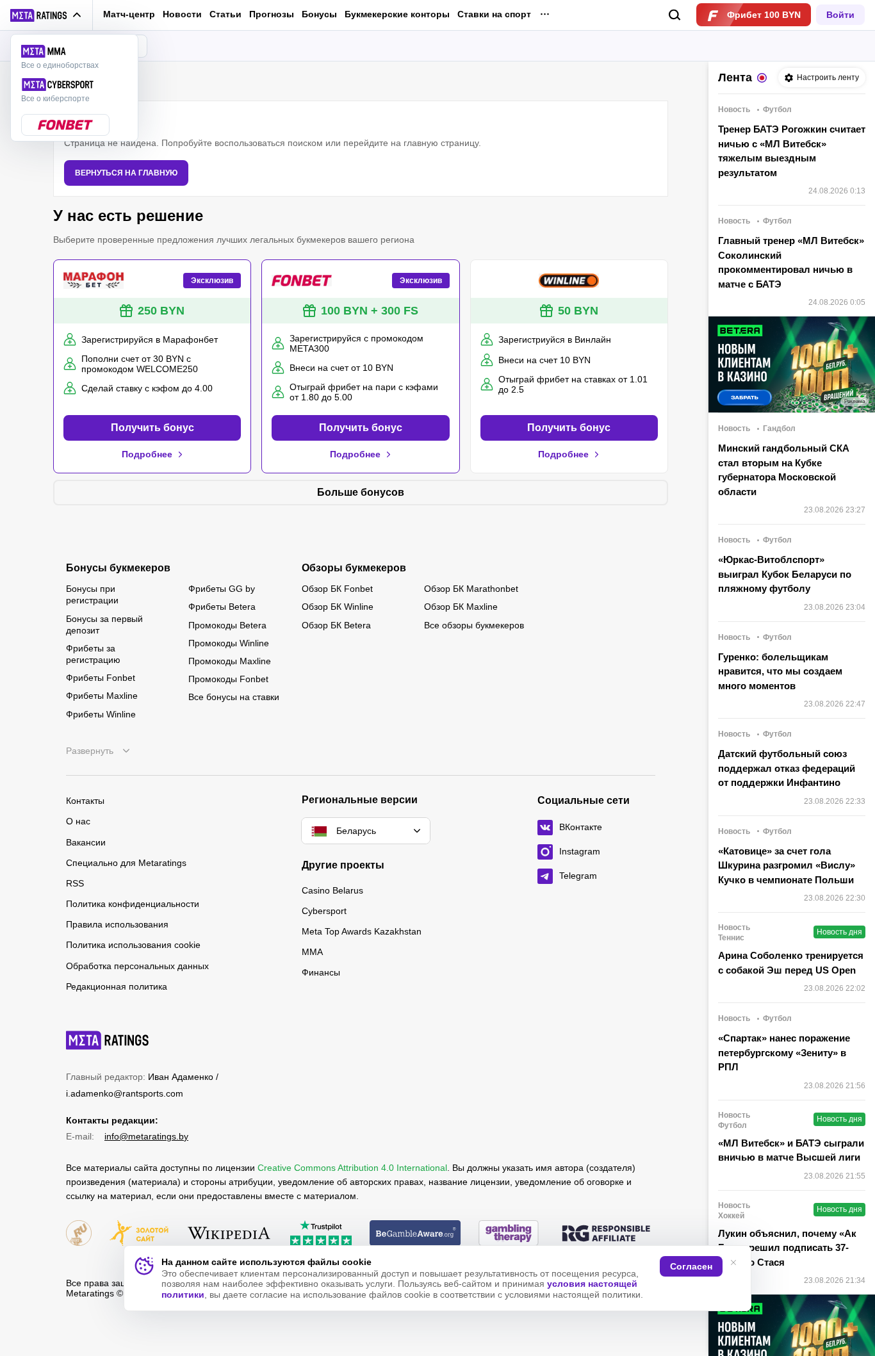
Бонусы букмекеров (118, 568)
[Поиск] (675, 15)
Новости (182, 14)
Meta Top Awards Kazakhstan (361, 931)
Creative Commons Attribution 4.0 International (352, 1168)
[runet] (79, 1234)
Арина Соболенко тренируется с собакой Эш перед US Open (790, 963)
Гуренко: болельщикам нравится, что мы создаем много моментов (780, 671)
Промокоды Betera (227, 625)
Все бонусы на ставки (233, 697)
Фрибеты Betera (222, 606)
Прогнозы (271, 14)
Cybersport (324, 911)
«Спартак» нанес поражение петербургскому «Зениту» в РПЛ (784, 1052)
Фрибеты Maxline (102, 695)
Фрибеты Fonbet (100, 678)
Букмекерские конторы (397, 14)
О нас (78, 821)
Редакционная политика (116, 986)
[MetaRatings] (107, 1040)
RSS (75, 883)
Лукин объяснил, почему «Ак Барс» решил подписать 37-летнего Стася (787, 1248)
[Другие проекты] (46, 15)
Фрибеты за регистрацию (93, 654)
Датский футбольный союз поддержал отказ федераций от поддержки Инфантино (786, 768)
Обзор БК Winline (337, 606)
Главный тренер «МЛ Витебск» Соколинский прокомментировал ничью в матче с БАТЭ (791, 262)
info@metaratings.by (146, 1136)
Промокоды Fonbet (228, 679)
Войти (840, 15)
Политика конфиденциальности (132, 904)
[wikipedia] (229, 1234)
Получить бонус (152, 427)
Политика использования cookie (133, 945)
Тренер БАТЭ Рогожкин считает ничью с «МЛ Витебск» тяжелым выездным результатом (791, 151)
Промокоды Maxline (229, 661)
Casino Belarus (332, 890)
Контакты (85, 801)
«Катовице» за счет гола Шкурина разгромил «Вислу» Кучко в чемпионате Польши (786, 865)
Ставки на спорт (494, 14)
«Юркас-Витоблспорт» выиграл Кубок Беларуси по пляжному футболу (784, 574)
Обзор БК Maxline (461, 606)
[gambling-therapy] (508, 1234)
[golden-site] (139, 1234)
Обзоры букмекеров (354, 568)
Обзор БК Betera (336, 625)
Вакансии (86, 842)
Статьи (225, 14)
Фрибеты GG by (221, 589)
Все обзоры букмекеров (474, 625)
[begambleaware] (415, 1234)
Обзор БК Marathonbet (471, 589)
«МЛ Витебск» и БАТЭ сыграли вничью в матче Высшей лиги (791, 1150)
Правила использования (117, 924)
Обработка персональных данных (137, 966)
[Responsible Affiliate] (606, 1234)
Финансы (321, 972)
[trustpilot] (321, 1234)
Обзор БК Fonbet (337, 589)
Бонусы (319, 14)
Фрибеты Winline (101, 714)
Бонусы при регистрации (92, 594)
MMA (312, 952)
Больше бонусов (360, 492)
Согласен (691, 1266)
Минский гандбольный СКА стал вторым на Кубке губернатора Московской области (783, 470)
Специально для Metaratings (126, 863)
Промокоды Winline (228, 643)
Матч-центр (129, 14)
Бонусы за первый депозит (104, 624)
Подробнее (147, 454)
